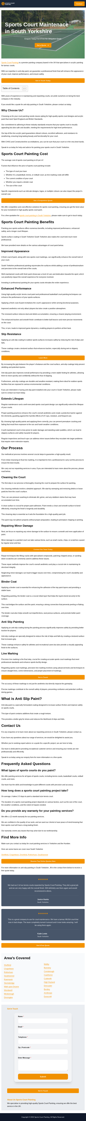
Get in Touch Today (43, 81)
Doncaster (48, 986)
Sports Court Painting (9, 63)
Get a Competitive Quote (43, 200)
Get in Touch (43, 677)
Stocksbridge (9, 983)
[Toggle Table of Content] (23, 89)
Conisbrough (49, 971)
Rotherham (32, 855)
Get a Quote (41, 45)
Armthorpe (48, 993)
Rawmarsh (8, 979)
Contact (79, 4)
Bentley (47, 989)
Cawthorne (48, 975)
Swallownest (43, 855)
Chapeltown (14, 855)
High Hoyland (49, 982)
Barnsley (47, 968)
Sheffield (4, 855)
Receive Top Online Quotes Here (43, 861)
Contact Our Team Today (43, 549)
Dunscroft (48, 997)
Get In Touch (43, 1091)
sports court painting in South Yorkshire (35, 215)
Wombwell (8, 990)
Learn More (43, 358)
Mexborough (9, 994)
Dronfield (23, 855)
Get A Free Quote (43, 945)
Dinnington (8, 997)
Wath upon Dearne (11, 987)
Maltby (46, 964)
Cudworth (48, 979)
